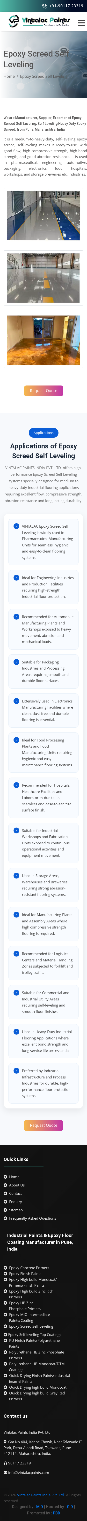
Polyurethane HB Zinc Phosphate (35, 1355)
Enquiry (14, 1201)
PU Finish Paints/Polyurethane (33, 1343)
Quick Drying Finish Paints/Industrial (38, 1378)
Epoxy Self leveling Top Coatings (34, 1334)
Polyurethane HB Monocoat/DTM (36, 1366)
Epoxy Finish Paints (24, 1273)
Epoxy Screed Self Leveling (30, 1326)
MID (39, 1506)
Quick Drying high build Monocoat (36, 1387)
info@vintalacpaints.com (28, 1472)
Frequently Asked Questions (31, 1218)
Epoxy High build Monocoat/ (32, 1282)
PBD (56, 1513)
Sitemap (15, 1209)
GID (70, 1506)
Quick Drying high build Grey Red (36, 1396)
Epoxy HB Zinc (24, 1305)
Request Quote (43, 390)
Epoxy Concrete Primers (28, 1267)
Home (9, 76)
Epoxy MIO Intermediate (28, 1317)
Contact (14, 1193)
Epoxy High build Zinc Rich (30, 1294)
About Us (16, 1185)
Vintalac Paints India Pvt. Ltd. (41, 1494)
